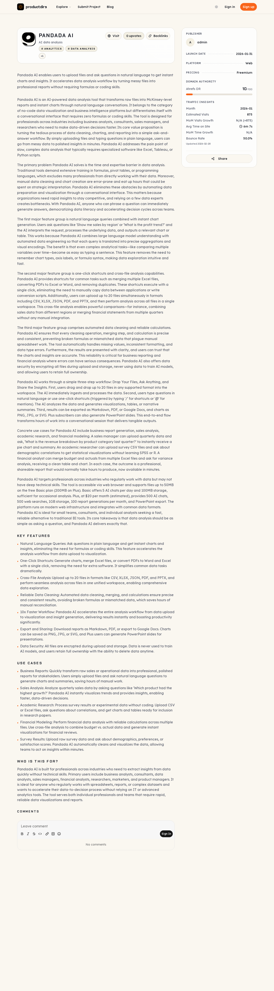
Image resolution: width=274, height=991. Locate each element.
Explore (62, 7)
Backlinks (160, 36)
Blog (110, 7)
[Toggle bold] (22, 834)
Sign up (248, 7)
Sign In (166, 833)
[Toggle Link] (47, 834)
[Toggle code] (40, 834)
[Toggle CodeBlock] (53, 834)
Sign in (230, 7)
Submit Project (89, 7)
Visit (116, 36)
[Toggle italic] (28, 834)
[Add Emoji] (59, 834)
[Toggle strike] (34, 834)
